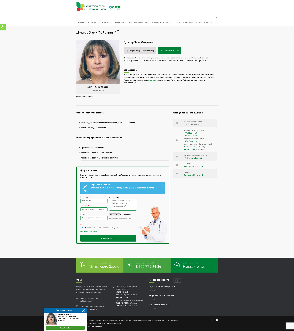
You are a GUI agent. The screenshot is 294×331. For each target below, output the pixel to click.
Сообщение (114, 197)
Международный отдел (138, 22)
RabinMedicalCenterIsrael (193, 166)
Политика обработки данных (88, 231)
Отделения (105, 22)
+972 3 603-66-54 (190, 136)
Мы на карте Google (104, 267)
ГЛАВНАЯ (81, 22)
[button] (3, 27)
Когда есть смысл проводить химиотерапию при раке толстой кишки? (163, 287)
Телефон (84, 206)
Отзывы (199, 22)
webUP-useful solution (93, 327)
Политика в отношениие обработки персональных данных (98, 323)
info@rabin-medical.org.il (193, 158)
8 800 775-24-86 (190, 147)
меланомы (152, 80)
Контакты (208, 22)
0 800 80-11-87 (189, 149)
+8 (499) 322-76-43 (191, 141)
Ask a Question (65, 328)
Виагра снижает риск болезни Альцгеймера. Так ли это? (163, 296)
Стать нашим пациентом (161, 22)
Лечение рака (119, 22)
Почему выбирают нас (185, 22)
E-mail (83, 214)
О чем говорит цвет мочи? (159, 305)
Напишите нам (194, 267)
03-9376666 (87, 191)
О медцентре (91, 22)
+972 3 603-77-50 (190, 133)
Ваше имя (85, 197)
